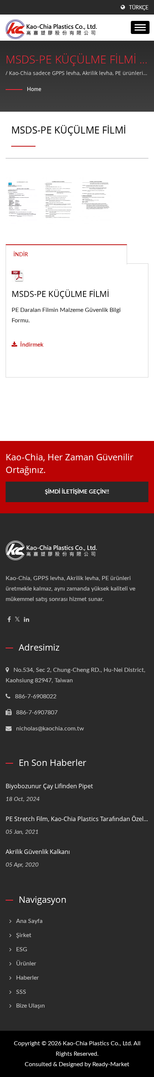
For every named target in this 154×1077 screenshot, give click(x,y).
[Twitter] (17, 620)
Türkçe (138, 7)
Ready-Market (110, 1064)
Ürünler (26, 964)
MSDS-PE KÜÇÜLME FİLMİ (60, 293)
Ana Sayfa (29, 921)
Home (34, 89)
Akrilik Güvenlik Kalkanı (38, 852)
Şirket (23, 935)
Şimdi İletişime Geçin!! (77, 492)
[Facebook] (9, 620)
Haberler (27, 978)
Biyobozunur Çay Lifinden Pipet (49, 786)
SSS (21, 992)
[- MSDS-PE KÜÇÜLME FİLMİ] (22, 200)
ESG (21, 949)
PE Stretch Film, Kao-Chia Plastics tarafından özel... (77, 819)
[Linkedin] (26, 620)
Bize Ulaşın (30, 1006)
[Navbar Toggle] (140, 27)
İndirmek (31, 345)
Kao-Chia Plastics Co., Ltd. (97, 1043)
